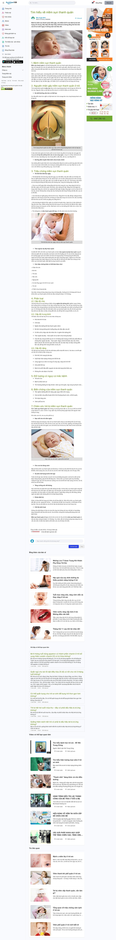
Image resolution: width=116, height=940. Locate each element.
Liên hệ (9, 80)
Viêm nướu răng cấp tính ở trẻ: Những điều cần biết (65, 613)
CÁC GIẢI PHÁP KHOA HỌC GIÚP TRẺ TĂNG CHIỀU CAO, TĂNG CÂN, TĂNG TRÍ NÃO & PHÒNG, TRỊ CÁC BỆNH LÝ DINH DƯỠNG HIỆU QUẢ (67, 833)
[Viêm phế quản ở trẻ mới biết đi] (40, 929)
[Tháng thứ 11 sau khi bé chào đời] (40, 633)
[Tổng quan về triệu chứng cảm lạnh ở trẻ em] (40, 912)
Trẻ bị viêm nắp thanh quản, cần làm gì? (67, 891)
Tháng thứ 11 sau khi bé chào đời (66, 629)
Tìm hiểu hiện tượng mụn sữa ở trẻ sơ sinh (67, 761)
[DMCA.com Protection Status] (6, 89)
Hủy (82, 546)
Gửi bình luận (73, 546)
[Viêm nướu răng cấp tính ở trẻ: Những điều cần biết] (40, 616)
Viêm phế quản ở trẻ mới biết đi (66, 925)
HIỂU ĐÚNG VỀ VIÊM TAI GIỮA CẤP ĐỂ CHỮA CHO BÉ (67, 814)
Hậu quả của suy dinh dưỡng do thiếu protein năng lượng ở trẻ (66, 578)
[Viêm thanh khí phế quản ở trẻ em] (40, 878)
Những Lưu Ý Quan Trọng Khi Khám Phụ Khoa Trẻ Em (67, 561)
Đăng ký (109, 3)
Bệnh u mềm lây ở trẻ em (63, 856)
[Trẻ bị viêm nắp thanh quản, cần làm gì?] (40, 895)
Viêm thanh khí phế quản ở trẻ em (66, 873)
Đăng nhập (99, 3)
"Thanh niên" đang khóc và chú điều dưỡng (67, 778)
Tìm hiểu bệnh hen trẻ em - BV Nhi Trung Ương (67, 744)
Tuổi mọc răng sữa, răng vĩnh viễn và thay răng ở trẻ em (68, 596)
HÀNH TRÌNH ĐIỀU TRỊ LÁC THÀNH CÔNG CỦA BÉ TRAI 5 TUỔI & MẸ (67, 797)
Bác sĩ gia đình (41, 18)
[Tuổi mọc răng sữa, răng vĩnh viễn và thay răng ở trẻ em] (40, 599)
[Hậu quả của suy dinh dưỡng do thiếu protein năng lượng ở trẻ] (40, 582)
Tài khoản (14, 80)
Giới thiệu (3, 80)
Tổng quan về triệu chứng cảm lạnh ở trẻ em (67, 908)
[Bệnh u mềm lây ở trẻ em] (40, 860)
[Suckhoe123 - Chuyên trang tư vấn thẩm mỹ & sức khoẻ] (11, 2)
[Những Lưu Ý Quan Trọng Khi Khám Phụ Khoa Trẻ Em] (40, 565)
